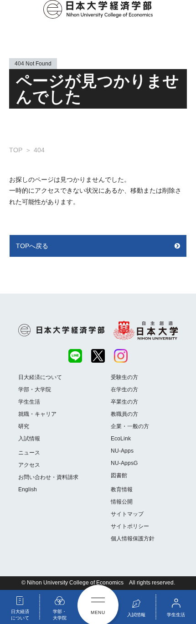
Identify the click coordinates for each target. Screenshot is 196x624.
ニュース (29, 452)
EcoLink (121, 438)
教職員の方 (124, 414)
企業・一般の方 (130, 426)
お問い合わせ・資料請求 (48, 477)
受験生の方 (124, 377)
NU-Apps (122, 451)
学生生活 (29, 402)
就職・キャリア (37, 414)
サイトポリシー (130, 526)
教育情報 (122, 489)
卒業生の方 (124, 402)
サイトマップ (127, 514)
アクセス (29, 465)
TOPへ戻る (32, 246)
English (27, 489)
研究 (23, 426)
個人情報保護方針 (133, 538)
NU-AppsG (124, 463)
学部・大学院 (34, 389)
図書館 (119, 475)
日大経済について (40, 377)
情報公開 (122, 502)
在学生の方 (124, 389)
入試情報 (29, 438)
